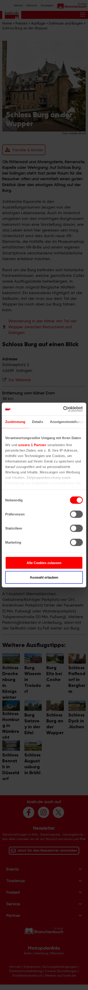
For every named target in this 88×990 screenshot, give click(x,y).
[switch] (76, 514)
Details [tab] (37, 421)
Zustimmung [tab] (15, 421)
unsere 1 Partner (32, 445)
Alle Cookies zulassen (44, 563)
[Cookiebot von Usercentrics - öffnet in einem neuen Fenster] (63, 409)
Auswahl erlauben (44, 577)
